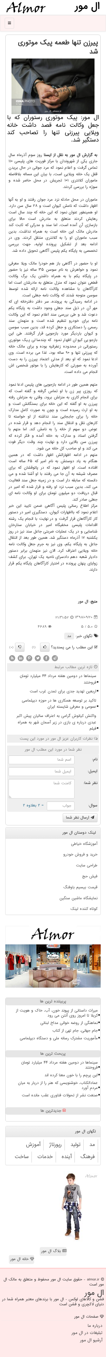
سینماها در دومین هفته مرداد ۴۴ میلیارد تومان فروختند (58, 679)
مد (69, 636)
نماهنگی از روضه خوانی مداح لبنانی (69, 1023)
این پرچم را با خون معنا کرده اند (71, 1075)
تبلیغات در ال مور (87, 1333)
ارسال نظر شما (78, 817)
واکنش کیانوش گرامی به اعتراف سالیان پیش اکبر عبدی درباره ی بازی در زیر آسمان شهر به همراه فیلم (56, 722)
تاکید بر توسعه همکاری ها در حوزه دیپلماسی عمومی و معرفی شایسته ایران (59, 704)
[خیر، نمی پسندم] (19, 647)
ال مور (83, 601)
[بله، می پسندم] (44, 647)
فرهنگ (87, 1157)
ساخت (22, 1157)
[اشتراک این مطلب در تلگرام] (54, 658)
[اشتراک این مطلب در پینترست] (29, 658)
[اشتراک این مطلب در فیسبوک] (46, 658)
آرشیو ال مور (91, 1340)
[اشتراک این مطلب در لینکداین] (20, 658)
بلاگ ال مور (51, 1251)
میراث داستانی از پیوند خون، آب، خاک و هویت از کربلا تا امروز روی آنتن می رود (57, 1013)
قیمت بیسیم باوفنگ (80, 887)
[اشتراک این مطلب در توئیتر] (37, 658)
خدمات (45, 1157)
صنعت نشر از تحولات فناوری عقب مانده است (60, 1095)
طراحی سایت (86, 865)
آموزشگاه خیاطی (84, 844)
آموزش (33, 1145)
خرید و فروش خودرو (80, 854)
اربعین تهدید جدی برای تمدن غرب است (63, 691)
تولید (75, 1145)
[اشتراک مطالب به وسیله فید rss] (12, 658)
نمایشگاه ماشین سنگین (78, 898)
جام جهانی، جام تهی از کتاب (75, 1030)
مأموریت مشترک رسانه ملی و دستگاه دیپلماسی (59, 1038)
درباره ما (94, 1325)
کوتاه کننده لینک (83, 909)
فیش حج (89, 876)
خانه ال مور (20, 1259)
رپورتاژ (55, 1145)
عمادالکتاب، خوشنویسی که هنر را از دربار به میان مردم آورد (58, 1085)
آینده (67, 1157)
